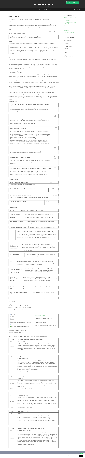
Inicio (33, 9)
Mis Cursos (35, 453)
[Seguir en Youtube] (82, 10)
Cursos (51, 9)
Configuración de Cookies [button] (72, 456)
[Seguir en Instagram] (80, 10)
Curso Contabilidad (44, 9)
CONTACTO (72, 3)
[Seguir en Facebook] (75, 10)
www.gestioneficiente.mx (40, 315)
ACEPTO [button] (81, 456)
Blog (36, 9)
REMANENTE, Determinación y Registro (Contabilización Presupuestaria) (70, 19)
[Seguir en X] (77, 10)
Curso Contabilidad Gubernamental (24, 453)
